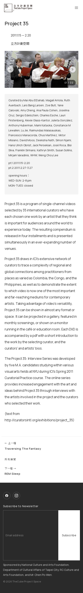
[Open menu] (76, 8)
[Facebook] (6, 495)
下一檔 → (12, 471)
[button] (41, 69)
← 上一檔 (23, 446)
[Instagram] (16, 495)
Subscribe (69, 535)
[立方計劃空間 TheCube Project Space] (18, 8)
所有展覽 (10, 459)
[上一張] (10, 69)
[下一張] (72, 69)
